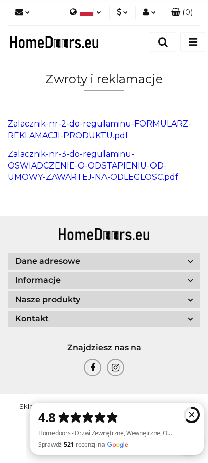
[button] (182, 12)
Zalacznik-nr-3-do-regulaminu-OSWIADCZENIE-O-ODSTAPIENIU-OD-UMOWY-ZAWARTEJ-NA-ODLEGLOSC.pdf (93, 165)
